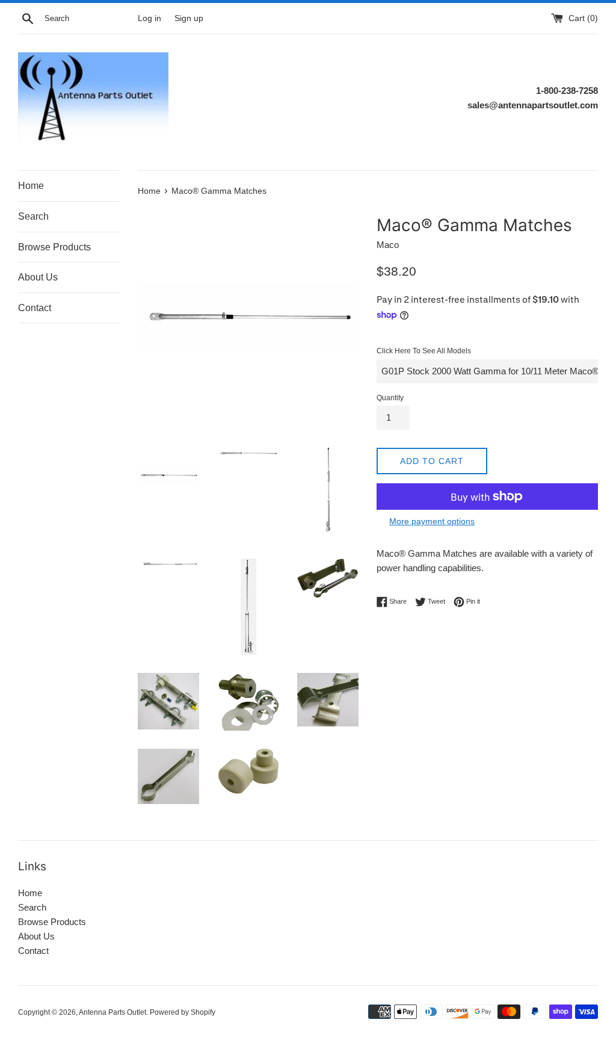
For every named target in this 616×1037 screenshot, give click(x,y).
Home (31, 186)
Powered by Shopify (182, 1012)
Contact (34, 308)
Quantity (390, 398)
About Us (38, 277)
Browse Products (54, 247)
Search (33, 216)
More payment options (432, 521)
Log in (149, 18)
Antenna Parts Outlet (112, 1012)
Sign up (188, 18)
